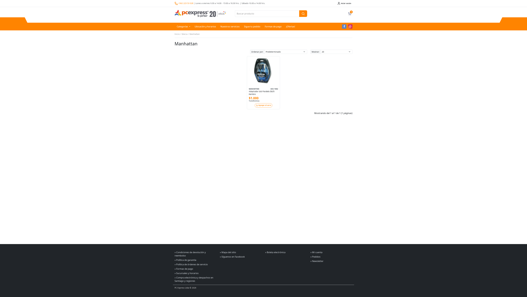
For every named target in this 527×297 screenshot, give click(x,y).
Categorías (183, 26)
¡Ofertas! (290, 26)
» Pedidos (315, 256)
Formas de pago (273, 26)
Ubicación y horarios (205, 26)
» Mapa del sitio (228, 252)
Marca (184, 34)
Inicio (177, 34)
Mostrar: (315, 51)
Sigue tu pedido (252, 26)
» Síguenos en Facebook (232, 256)
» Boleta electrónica (275, 252)
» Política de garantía (185, 260)
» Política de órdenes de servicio (191, 264)
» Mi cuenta (316, 252)
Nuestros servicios (230, 26)
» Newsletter (316, 261)
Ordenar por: (257, 51)
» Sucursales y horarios (187, 273)
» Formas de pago (184, 268)
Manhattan (195, 34)
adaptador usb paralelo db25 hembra (261, 92)
